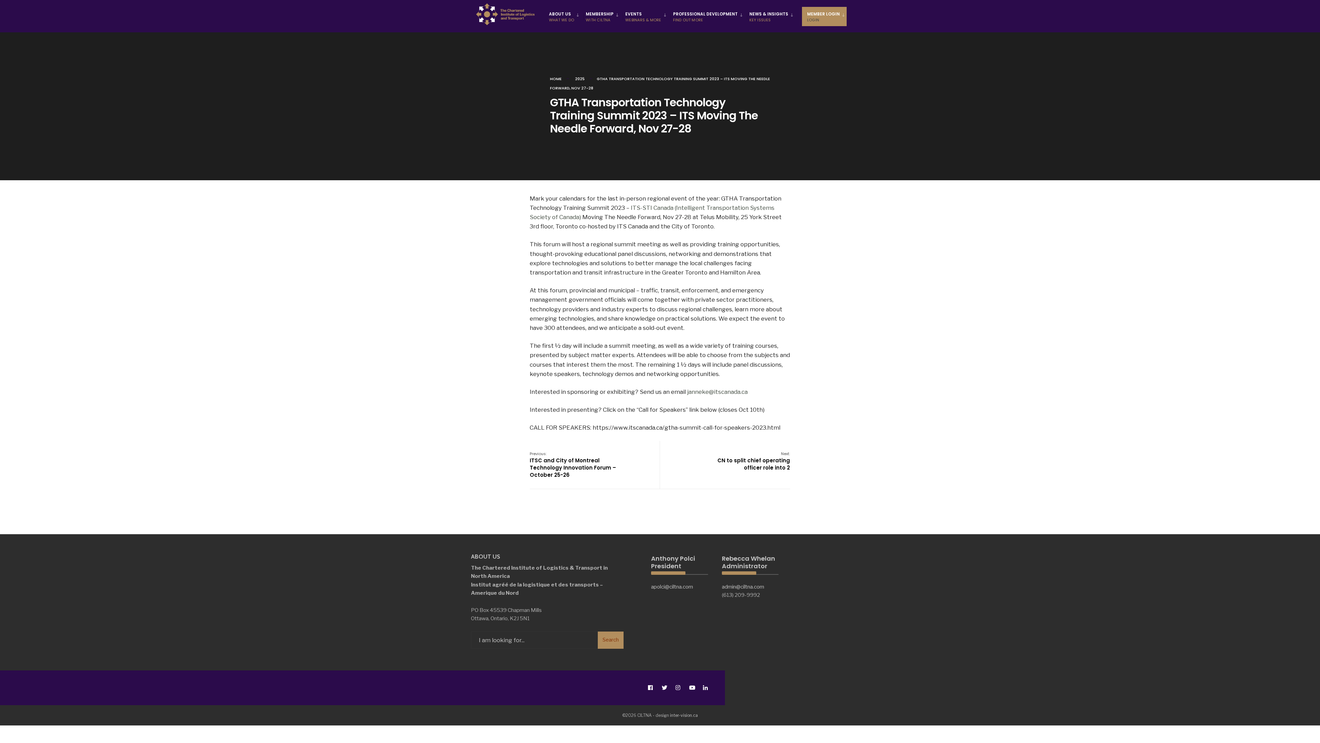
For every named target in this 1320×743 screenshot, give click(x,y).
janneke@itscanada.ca (717, 391)
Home (556, 79)
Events (643, 17)
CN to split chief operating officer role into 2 (753, 461)
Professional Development (705, 17)
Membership (600, 17)
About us (561, 17)
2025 (580, 79)
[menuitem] (565, 16)
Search (611, 640)
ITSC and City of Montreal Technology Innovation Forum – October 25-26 (573, 464)
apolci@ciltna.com (672, 586)
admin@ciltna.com (743, 586)
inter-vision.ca (684, 715)
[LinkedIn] (705, 688)
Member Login (823, 17)
